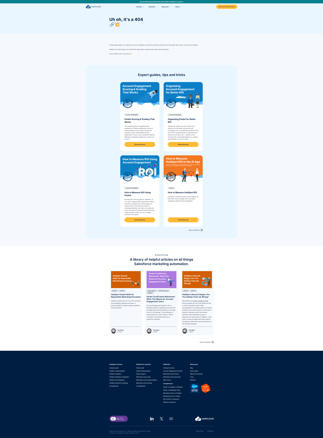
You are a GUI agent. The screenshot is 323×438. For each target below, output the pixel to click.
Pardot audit (140, 368)
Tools (192, 377)
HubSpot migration (115, 374)
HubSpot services (168, 368)
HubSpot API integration (117, 380)
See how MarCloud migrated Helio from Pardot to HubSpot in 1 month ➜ (161, 1)
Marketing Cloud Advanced (172, 377)
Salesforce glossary (169, 402)
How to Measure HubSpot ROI (182, 192)
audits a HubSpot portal (200, 301)
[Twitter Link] (161, 418)
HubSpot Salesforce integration (119, 377)
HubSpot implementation (117, 371)
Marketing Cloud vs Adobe (171, 396)
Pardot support (141, 374)
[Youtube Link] (171, 418)
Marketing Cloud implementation (146, 380)
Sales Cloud (167, 380)
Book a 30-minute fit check (227, 6)
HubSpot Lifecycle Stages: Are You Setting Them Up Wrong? (196, 295)
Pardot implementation (143, 371)
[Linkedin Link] (152, 418)
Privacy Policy (200, 431)
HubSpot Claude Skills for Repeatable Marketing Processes (126, 295)
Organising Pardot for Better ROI (182, 120)
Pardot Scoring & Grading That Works (139, 120)
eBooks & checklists (196, 374)
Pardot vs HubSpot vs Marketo (173, 387)
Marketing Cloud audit (143, 377)
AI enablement (113, 386)
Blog (191, 368)
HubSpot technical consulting (118, 383)
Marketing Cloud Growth (171, 374)
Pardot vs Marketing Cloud (171, 390)
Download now (139, 144)
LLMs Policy (210, 431)
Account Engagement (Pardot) (172, 371)
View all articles (205, 342)
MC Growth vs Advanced (171, 399)
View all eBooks (194, 230)
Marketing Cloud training (144, 383)
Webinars (193, 380)
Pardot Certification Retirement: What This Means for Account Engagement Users (161, 299)
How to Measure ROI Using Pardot (137, 194)
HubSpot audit (113, 368)
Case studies (194, 371)
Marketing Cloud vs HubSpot (172, 393)
